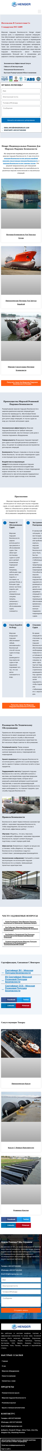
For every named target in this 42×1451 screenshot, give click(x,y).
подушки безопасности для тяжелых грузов (19, 163)
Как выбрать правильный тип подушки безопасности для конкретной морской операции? (19, 936)
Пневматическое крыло (21, 1084)
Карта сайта (6, 1449)
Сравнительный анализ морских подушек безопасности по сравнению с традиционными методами (20, 943)
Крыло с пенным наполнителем (21, 1148)
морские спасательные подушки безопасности (20, 161)
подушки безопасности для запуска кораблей (21, 158)
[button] (39, 11)
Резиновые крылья (21, 1210)
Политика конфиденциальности (13, 1445)
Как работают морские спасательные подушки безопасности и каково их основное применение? (21, 928)
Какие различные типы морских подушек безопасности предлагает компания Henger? (20, 922)
